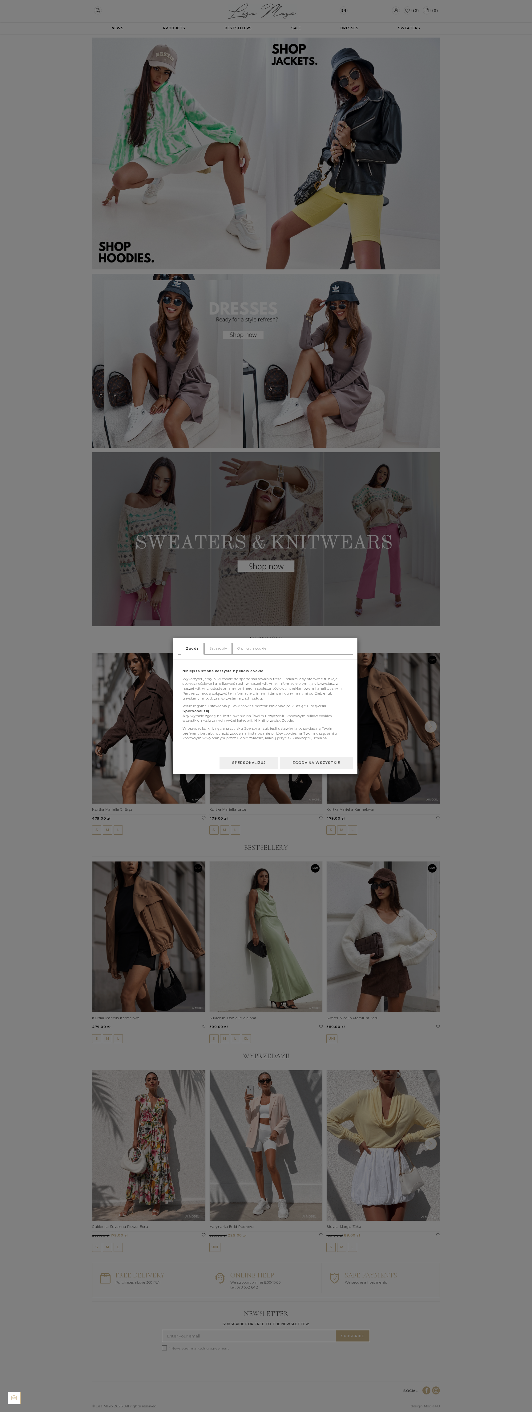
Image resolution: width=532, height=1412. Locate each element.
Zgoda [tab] (192, 648)
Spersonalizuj (249, 762)
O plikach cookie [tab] (251, 648)
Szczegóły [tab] (218, 648)
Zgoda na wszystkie (316, 762)
